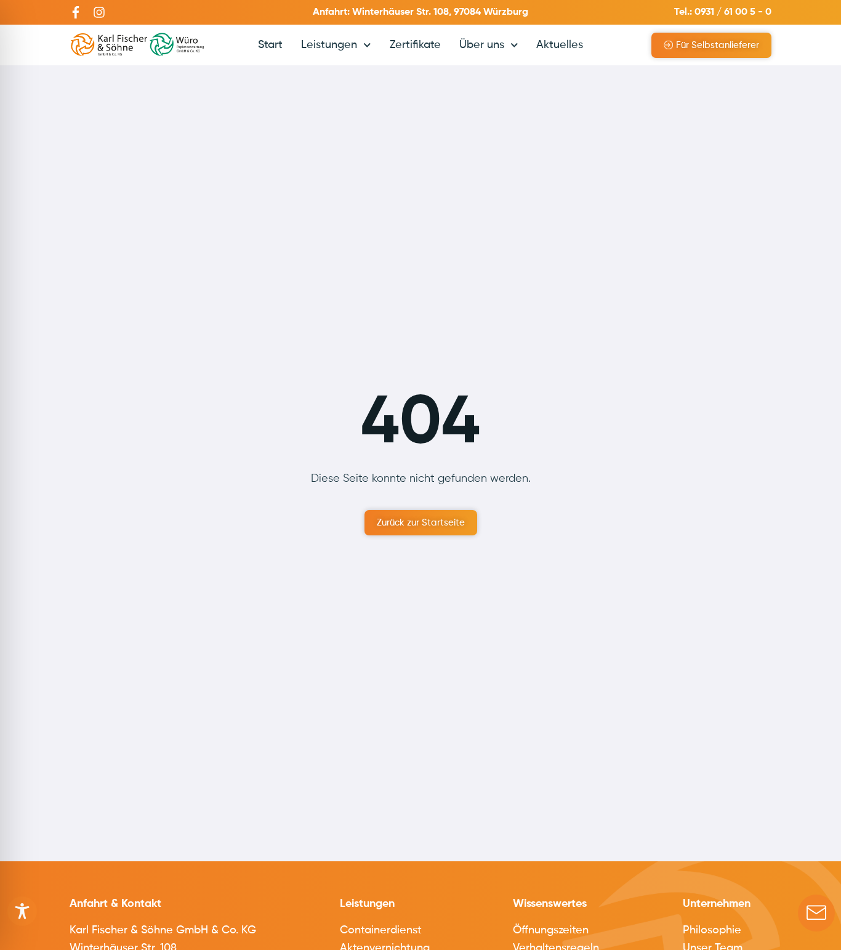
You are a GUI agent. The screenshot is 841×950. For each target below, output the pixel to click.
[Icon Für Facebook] (76, 12)
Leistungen (329, 45)
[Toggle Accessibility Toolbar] (22, 911)
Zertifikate (415, 45)
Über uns (481, 45)
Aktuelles (559, 45)
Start (270, 45)
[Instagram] (99, 12)
